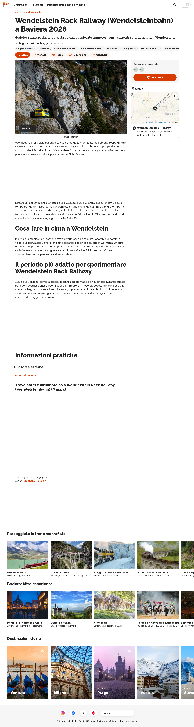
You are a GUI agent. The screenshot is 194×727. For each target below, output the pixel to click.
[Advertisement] (71, 178)
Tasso (59, 55)
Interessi (38, 4)
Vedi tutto (27, 128)
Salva (24, 55)
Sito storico (43, 49)
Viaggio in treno (24, 49)
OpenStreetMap (162, 123)
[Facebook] (73, 713)
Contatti (72, 721)
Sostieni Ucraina (87, 721)
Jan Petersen (72, 137)
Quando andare (29, 12)
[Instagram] (63, 713)
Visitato (41, 55)
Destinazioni (21, 4)
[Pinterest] (93, 713)
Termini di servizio (128, 721)
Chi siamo (61, 721)
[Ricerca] (175, 5)
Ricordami (157, 77)
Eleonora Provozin (35, 480)
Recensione (79, 55)
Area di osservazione (64, 49)
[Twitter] (83, 713)
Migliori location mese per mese (66, 4)
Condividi (101, 55)
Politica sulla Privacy (107, 721)
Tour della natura (150, 49)
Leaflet (150, 123)
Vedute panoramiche (174, 49)
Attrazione (112, 49)
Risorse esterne (30, 367)
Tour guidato (129, 49)
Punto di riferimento (91, 49)
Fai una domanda (25, 375)
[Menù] (185, 5)
